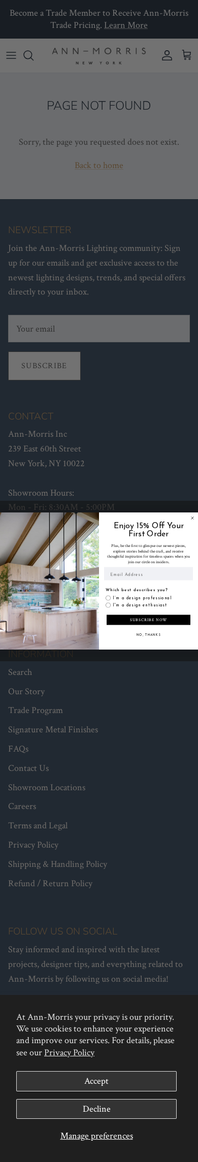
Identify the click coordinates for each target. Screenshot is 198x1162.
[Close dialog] (192, 518)
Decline (97, 1109)
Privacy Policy (69, 1052)
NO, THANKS (149, 635)
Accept (96, 1081)
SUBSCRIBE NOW (149, 620)
